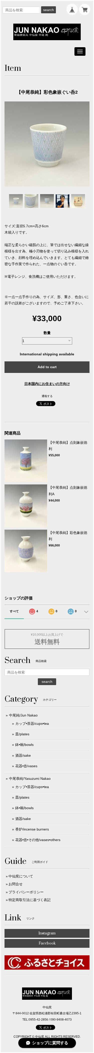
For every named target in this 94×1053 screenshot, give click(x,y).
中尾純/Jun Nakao (23, 715)
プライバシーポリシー (26, 892)
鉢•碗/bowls (24, 745)
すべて (14, 611)
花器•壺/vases (26, 766)
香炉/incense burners (32, 829)
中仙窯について (21, 876)
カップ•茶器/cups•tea (32, 724)
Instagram (47, 933)
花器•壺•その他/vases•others (37, 840)
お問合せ (16, 884)
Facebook (47, 943)
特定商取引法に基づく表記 (30, 900)
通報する (47, 396)
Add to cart (47, 367)
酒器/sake (23, 755)
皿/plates (22, 734)
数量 (47, 333)
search (48, 10)
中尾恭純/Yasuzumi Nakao (30, 779)
